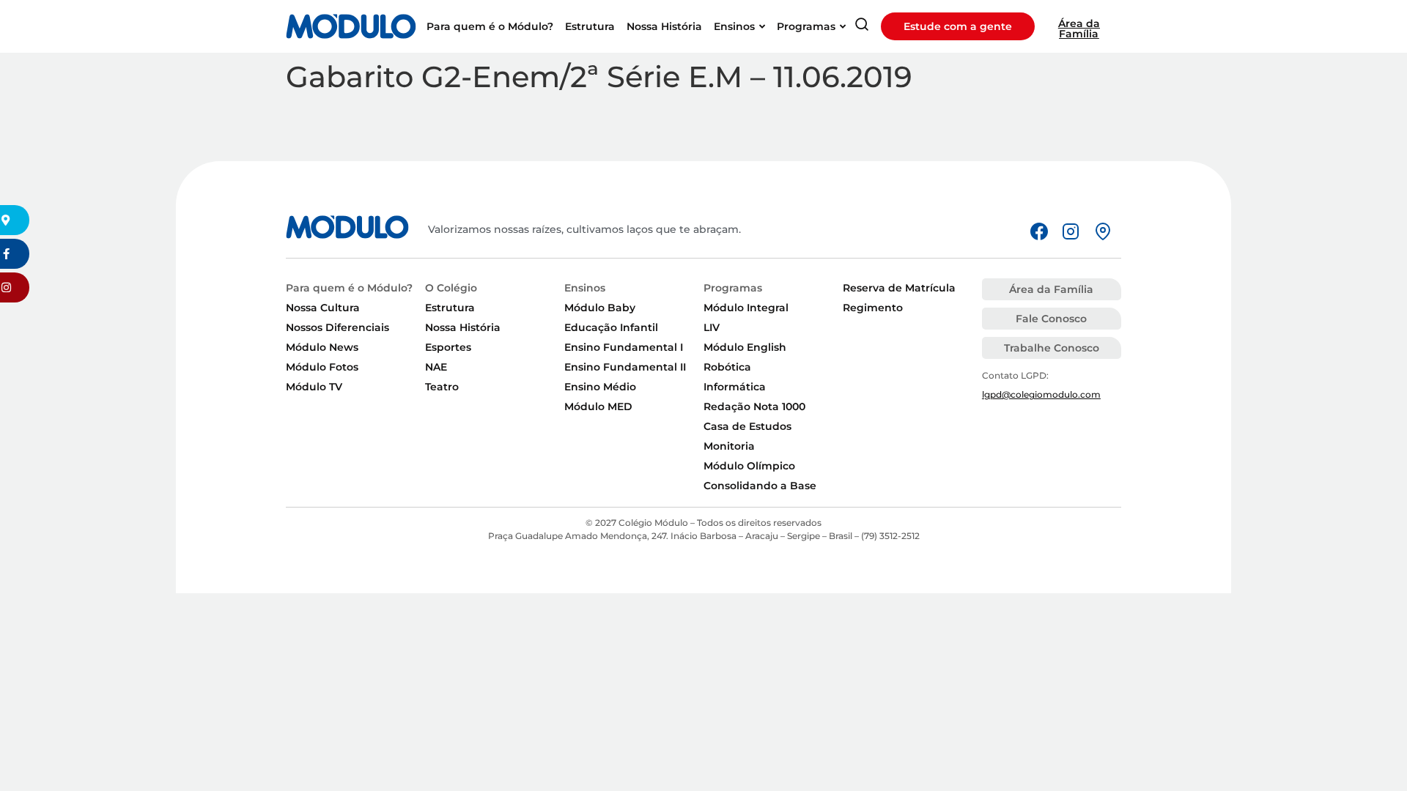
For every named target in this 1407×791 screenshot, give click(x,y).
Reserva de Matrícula (899, 287)
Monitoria (729, 446)
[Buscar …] (862, 26)
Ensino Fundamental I (623, 347)
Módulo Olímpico (749, 465)
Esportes (448, 347)
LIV (712, 327)
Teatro (442, 386)
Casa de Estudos (747, 426)
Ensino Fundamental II (625, 367)
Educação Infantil (611, 327)
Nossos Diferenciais (337, 327)
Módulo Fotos (322, 367)
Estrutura (450, 307)
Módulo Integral (746, 307)
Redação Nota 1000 (754, 406)
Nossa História (463, 327)
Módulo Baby (599, 307)
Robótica (727, 367)
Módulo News (322, 347)
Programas (733, 287)
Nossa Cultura (323, 307)
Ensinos (584, 287)
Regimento (873, 307)
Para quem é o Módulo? (349, 287)
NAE (436, 367)
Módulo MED (598, 406)
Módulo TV (314, 386)
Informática (735, 386)
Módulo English (745, 347)
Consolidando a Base (760, 485)
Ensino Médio (600, 386)
